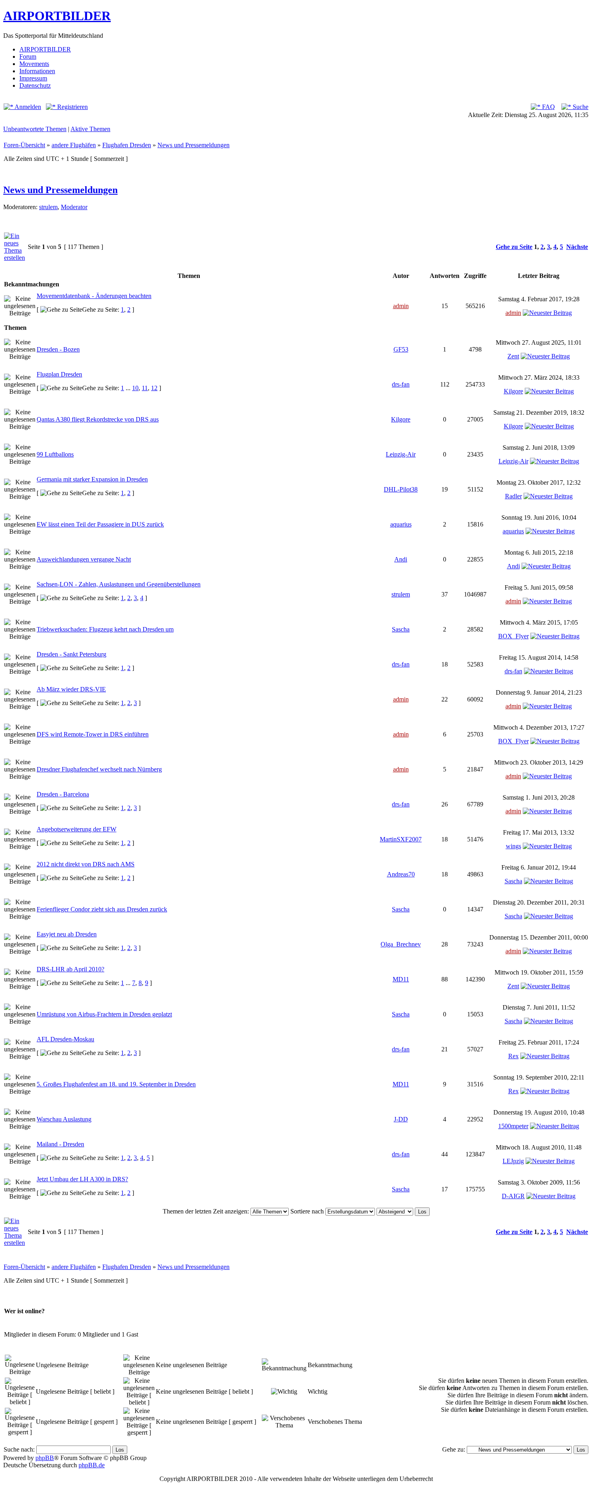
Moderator (74, 207)
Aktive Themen (90, 128)
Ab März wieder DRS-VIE (71, 689)
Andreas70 (401, 874)
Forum (27, 56)
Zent (513, 356)
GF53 (400, 349)
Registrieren (72, 106)
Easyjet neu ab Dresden (67, 934)
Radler (513, 496)
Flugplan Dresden (59, 374)
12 (154, 388)
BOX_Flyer (513, 636)
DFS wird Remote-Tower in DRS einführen (93, 734)
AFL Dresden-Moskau (65, 1039)
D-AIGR (513, 1196)
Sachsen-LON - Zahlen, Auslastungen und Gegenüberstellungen (119, 584)
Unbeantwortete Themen (34, 128)
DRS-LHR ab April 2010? (70, 969)
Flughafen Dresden (126, 145)
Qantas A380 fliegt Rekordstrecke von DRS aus (98, 419)
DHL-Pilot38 (401, 489)
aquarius (401, 524)
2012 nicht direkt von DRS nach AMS (86, 864)
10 (135, 388)
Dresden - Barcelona (63, 794)
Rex (513, 1056)
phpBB (44, 1457)
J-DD (401, 1119)
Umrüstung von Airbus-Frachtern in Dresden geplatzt (104, 1014)
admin (401, 305)
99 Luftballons (55, 454)
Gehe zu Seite (514, 246)
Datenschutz (35, 85)
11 (145, 388)
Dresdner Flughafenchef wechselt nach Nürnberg (99, 769)
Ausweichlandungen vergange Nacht (84, 559)
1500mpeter (513, 1126)
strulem (48, 207)
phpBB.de (92, 1465)
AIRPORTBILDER (57, 15)
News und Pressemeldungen (193, 145)
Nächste (577, 246)
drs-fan (401, 384)
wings (513, 846)
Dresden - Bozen (58, 349)
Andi (400, 559)
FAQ (547, 106)
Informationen (37, 71)
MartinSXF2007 (401, 839)
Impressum (33, 78)
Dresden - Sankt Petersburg (71, 654)
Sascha (401, 629)
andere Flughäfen (74, 145)
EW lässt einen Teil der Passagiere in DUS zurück (100, 524)
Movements (34, 63)
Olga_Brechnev (401, 944)
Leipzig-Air (401, 454)
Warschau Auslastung (64, 1119)
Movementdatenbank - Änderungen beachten (94, 295)
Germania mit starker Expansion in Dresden (92, 479)
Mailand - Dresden (60, 1144)
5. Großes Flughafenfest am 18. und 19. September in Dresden (116, 1084)
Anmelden (27, 106)
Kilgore (513, 391)
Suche (579, 106)
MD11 (401, 979)
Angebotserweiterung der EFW (76, 829)
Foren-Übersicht (24, 145)
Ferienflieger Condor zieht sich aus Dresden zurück (102, 909)
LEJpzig (513, 1161)
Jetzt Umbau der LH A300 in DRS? (82, 1179)
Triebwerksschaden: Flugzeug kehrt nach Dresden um (105, 629)
